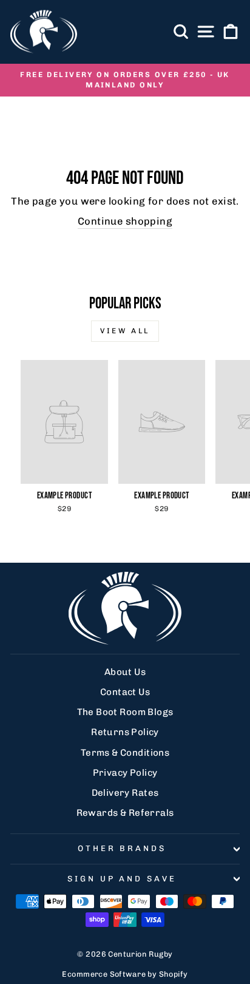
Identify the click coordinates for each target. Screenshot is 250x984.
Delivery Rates (125, 792)
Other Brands (122, 848)
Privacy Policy (125, 772)
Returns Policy (125, 732)
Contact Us (125, 692)
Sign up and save (122, 878)
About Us (125, 672)
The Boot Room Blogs (125, 712)
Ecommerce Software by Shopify (124, 974)
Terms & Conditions (125, 752)
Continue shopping (125, 221)
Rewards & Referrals (125, 812)
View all (125, 331)
